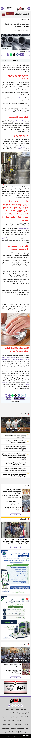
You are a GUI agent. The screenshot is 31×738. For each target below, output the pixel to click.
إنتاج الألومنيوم (15, 401)
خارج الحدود (5, 713)
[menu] (28, 8)
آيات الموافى (24, 51)
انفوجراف (25, 724)
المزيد (15, 514)
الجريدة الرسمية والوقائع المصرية (20, 728)
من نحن (24, 732)
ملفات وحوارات (17, 724)
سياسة (17, 709)
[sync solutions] (26, 736)
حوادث (19, 713)
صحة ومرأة (5, 717)
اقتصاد (7, 709)
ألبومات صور (11, 720)
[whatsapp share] (11, 54)
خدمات (27, 717)
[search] (2, 8)
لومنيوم (4, 238)
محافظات (12, 713)
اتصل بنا (18, 732)
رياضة (12, 709)
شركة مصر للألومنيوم (18, 121)
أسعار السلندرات (19, 98)
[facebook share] (17, 54)
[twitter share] (14, 54)
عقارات (12, 717)
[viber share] (6, 395)
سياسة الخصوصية (9, 732)
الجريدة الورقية (7, 724)
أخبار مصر (23, 709)
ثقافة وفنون (25, 713)
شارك (21, 54)
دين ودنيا (25, 720)
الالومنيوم (8, 398)
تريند (4, 720)
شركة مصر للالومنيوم (19, 398)
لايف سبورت (5, 728)
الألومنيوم (22, 148)
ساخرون (18, 720)
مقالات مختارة (19, 717)
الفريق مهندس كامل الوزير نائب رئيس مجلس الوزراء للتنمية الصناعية (15, 358)
